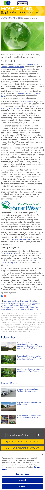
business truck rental (28, 301)
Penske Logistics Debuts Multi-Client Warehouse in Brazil (29, 416)
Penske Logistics (8, 253)
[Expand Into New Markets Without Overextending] (8, 393)
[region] (22, 470)
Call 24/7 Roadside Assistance (22, 448)
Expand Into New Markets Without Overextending (27, 390)
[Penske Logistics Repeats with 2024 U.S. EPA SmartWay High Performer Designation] (8, 359)
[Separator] (5, 296)
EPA (33, 305)
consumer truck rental (9, 305)
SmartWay (34, 307)
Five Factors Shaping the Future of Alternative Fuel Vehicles (30, 370)
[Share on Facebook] (2, 296)
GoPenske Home (6, 17)
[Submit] (38, 435)
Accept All (22, 486)
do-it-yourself (25, 305)
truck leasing (30, 309)
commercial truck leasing (11, 303)
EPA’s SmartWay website (19, 239)
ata (5, 301)
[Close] (42, 454)
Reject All (22, 480)
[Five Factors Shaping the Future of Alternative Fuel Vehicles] (8, 373)
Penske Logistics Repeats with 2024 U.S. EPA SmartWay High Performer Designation (29, 358)
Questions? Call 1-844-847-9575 (22, 441)
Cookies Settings (22, 474)
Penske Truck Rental (16, 66)
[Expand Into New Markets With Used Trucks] (8, 407)
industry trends (22, 307)
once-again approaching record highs (21, 94)
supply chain (6, 309)
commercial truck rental (31, 303)
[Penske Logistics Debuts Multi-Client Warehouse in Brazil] (8, 420)
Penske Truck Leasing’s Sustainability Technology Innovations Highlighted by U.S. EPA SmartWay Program (30, 345)
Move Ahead (28, 101)
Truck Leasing (17, 17)
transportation (18, 309)
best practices (13, 301)
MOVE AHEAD (17, 9)
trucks (39, 309)
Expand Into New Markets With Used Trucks (29, 403)
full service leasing (8, 307)
